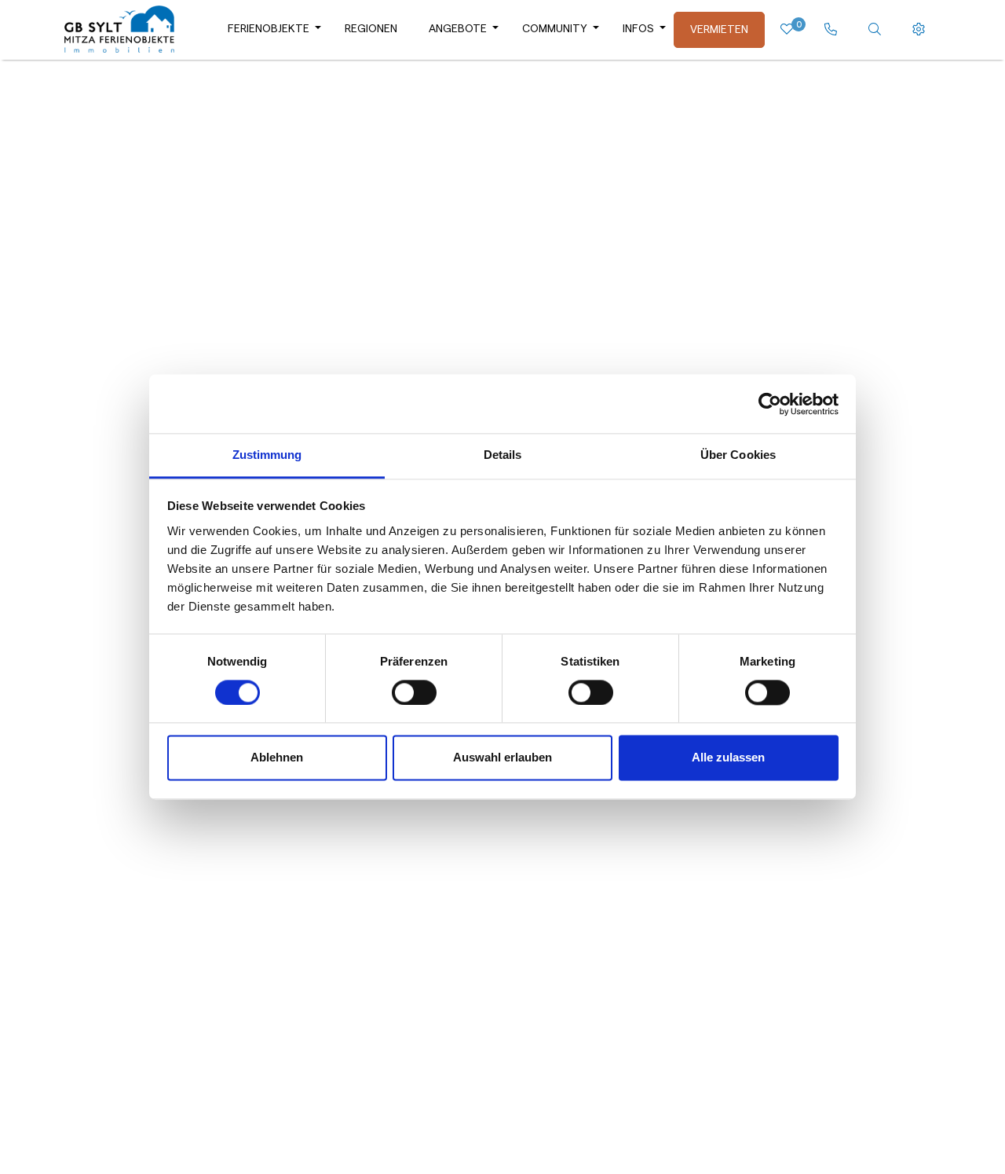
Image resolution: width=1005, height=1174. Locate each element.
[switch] (414, 693)
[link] (831, 30)
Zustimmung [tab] (267, 454)
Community (554, 29)
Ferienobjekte (268, 29)
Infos (638, 29)
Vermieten (719, 29)
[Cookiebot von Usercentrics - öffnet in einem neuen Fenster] (770, 404)
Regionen (371, 29)
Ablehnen (276, 758)
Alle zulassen (728, 758)
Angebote (458, 29)
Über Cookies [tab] (738, 454)
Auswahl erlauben (502, 758)
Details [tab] (503, 454)
